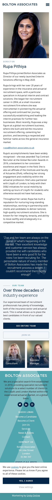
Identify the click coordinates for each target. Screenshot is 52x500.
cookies (15, 467)
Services (26, 428)
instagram (32, 404)
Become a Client (26, 420)
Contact (26, 436)
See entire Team (26, 325)
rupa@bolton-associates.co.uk (18, 147)
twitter (20, 404)
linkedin (26, 404)
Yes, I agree (26, 480)
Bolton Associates (20, 4)
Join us (26, 335)
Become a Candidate (26, 416)
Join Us (26, 424)
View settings (26, 487)
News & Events (26, 432)
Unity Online (33, 495)
